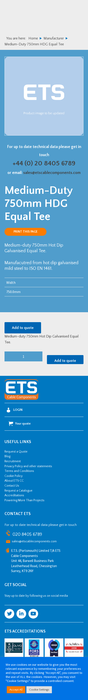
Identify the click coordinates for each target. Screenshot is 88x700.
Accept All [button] (16, 689)
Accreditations (14, 495)
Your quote (23, 423)
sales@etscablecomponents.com (52, 173)
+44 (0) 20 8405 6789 (44, 163)
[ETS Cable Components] (21, 399)
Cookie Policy (14, 476)
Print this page (25, 231)
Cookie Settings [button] (39, 689)
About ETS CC (14, 481)
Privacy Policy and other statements (28, 466)
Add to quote (23, 328)
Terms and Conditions (19, 471)
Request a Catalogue (18, 490)
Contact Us (12, 485)
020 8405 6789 (27, 534)
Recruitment (13, 461)
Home (33, 38)
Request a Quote (16, 451)
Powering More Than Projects (24, 500)
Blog (7, 456)
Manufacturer (54, 38)
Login (18, 410)
